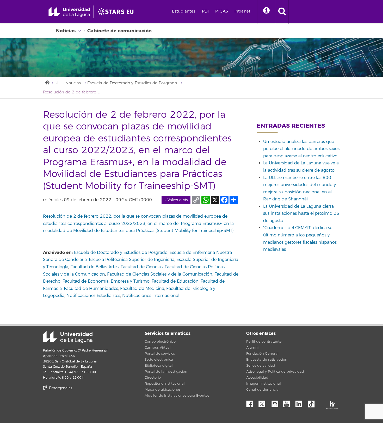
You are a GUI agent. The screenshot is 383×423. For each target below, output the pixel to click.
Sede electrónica (159, 360)
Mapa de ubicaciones (163, 390)
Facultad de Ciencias (142, 267)
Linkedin (300, 403)
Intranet (242, 11)
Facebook (251, 403)
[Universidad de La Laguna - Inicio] (71, 11)
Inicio (47, 82)
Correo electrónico (160, 341)
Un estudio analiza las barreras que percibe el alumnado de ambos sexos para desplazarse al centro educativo (301, 149)
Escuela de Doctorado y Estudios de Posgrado (132, 83)
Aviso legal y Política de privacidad (275, 372)
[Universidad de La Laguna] (117, 11)
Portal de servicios (160, 353)
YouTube (288, 403)
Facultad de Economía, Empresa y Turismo (106, 281)
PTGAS (221, 11)
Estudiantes (183, 11)
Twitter (263, 403)
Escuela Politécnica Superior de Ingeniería (131, 259)
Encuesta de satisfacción (266, 360)
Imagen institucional (263, 384)
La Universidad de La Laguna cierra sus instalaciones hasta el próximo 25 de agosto (301, 213)
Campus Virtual (158, 347)
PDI (205, 11)
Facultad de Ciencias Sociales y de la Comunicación (159, 274)
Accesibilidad (257, 378)
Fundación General (262, 353)
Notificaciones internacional (150, 295)
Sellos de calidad (260, 366)
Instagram (276, 403)
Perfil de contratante (264, 341)
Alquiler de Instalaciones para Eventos (177, 396)
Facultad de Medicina (142, 288)
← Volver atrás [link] (176, 200)
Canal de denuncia (262, 390)
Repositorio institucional (165, 384)
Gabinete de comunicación (119, 31)
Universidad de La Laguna (67, 337)
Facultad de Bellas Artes (94, 267)
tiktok (312, 403)
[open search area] (282, 11)
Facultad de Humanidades (91, 288)
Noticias (66, 31)
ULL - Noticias (67, 83)
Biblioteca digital (159, 366)
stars (82, 406)
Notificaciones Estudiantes (93, 295)
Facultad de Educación (175, 281)
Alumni (252, 347)
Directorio (153, 378)
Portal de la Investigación (166, 372)
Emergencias (60, 388)
